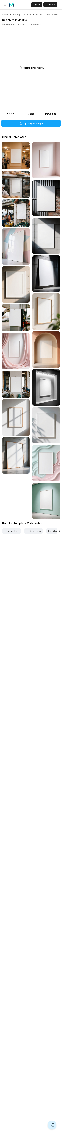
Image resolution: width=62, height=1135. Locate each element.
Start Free (50, 4)
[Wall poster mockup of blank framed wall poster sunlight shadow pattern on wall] (16, 417)
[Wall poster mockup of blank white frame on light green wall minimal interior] (46, 501)
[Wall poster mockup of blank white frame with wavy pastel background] (46, 463)
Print (29, 14)
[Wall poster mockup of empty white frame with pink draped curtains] (16, 351)
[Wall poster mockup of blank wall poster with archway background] (46, 349)
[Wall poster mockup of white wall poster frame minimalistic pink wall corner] (46, 160)
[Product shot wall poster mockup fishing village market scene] (16, 213)
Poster (39, 14)
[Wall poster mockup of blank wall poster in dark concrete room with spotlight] (46, 273)
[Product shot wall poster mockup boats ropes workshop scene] (16, 384)
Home (5, 14)
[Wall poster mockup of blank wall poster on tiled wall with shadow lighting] (46, 236)
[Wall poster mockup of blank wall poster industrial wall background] (46, 198)
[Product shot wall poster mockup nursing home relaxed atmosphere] (16, 155)
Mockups (17, 14)
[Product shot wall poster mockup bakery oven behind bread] (16, 184)
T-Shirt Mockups (11, 531)
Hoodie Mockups (33, 531)
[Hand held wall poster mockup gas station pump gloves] (16, 317)
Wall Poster (52, 14)
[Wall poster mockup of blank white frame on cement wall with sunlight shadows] (16, 284)
